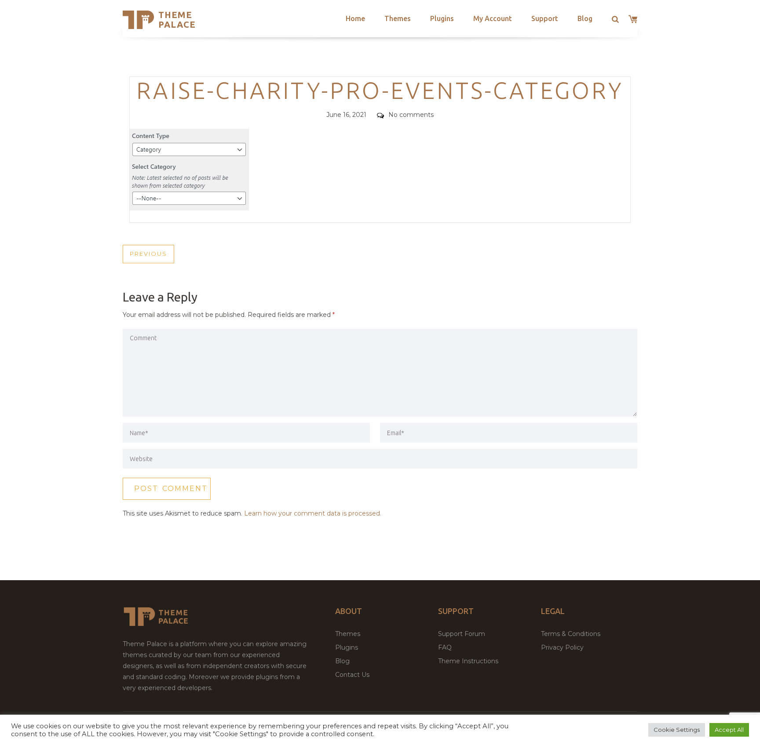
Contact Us (352, 675)
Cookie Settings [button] (677, 729)
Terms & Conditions (570, 634)
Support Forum (461, 634)
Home (355, 18)
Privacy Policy (562, 647)
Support (544, 18)
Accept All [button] (729, 729)
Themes (397, 18)
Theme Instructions (468, 661)
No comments (411, 115)
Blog (584, 18)
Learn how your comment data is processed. (312, 513)
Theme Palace (177, 19)
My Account (492, 18)
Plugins (442, 18)
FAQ (445, 647)
